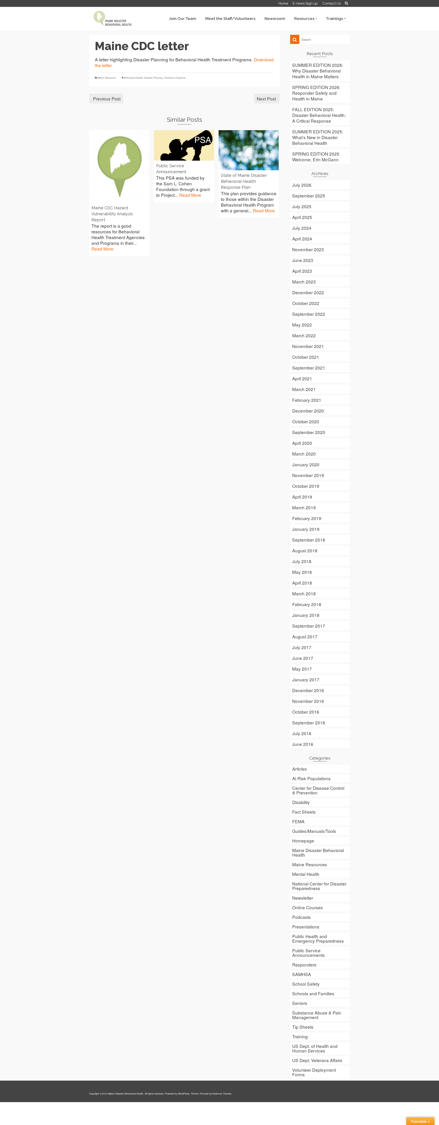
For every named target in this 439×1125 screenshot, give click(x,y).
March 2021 (304, 389)
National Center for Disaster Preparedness (319, 885)
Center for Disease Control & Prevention (318, 790)
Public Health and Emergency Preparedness (318, 938)
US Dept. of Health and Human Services (314, 1048)
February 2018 (306, 604)
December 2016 (308, 690)
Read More (102, 249)
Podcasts (301, 917)
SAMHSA (301, 974)
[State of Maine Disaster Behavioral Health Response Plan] (249, 150)
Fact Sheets (304, 812)
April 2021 (302, 378)
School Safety (306, 984)
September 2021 (308, 367)
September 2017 (308, 626)
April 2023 (302, 271)
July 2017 (301, 647)
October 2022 (305, 303)
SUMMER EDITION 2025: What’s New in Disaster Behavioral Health (317, 137)
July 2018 (301, 561)
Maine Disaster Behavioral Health (318, 852)
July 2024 (301, 228)
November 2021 (308, 346)
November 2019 (308, 475)
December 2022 (308, 292)
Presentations (305, 926)
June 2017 (302, 658)
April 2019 (302, 497)
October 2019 (305, 486)
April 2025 (302, 217)
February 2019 (306, 518)
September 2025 (308, 195)
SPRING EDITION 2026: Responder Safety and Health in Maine (316, 93)
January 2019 (305, 529)
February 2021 (306, 400)
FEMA (298, 821)
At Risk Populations (311, 778)
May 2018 (302, 572)
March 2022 (304, 335)
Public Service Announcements (308, 952)
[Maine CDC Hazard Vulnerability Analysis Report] (119, 166)
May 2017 (302, 669)
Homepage (303, 840)
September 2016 (308, 722)
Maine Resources (107, 77)
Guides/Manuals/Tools (314, 831)
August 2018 (304, 550)
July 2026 (301, 185)
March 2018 (304, 593)
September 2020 (308, 432)
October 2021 (305, 357)
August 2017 (304, 636)
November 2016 (308, 701)
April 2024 (302, 238)
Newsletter (302, 898)
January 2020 (305, 464)
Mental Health (305, 874)
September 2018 (308, 540)
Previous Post (106, 98)
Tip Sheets (302, 1027)
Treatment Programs (174, 77)
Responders (304, 964)
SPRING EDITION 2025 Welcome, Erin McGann (315, 156)
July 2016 (301, 733)
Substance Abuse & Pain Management (316, 1014)
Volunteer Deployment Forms (314, 1072)
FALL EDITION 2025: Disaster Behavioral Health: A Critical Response (319, 115)
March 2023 (304, 281)
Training (300, 1036)
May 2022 (302, 324)
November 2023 (308, 249)
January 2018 (305, 615)
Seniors (299, 1003)
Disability (301, 802)
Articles (299, 769)
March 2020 (304, 454)
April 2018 (302, 583)
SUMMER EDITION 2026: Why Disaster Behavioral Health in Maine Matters (317, 70)
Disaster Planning (153, 77)
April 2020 (302, 443)
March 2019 (304, 507)
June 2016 (302, 744)
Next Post (266, 98)
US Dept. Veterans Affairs (317, 1060)
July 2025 (301, 206)
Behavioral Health (133, 77)
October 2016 (305, 712)
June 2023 (302, 260)
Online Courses (307, 907)
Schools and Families (313, 993)
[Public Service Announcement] (184, 145)
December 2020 (308, 410)
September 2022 (308, 314)
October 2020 (305, 421)
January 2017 (305, 679)
